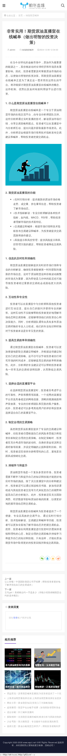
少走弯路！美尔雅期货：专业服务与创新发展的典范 (32, 721)
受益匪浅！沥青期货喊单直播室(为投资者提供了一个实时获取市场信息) (34, 695)
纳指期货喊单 (28, 49)
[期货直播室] (33, 6)
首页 (20, 15)
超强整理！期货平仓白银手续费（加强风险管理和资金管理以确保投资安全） (33, 709)
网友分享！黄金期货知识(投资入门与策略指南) (30, 702)
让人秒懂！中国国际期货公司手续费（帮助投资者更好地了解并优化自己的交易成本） (32, 583)
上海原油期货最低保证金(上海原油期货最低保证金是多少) (34, 699)
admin (12, 49)
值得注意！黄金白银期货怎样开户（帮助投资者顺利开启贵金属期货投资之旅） (33, 728)
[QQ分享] (47, 558)
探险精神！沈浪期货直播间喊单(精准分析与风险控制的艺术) (34, 718)
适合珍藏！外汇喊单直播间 (20, 712)
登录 (15, 617)
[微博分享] (58, 558)
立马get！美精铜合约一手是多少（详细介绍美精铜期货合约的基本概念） (33, 594)
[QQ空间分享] (53, 558)
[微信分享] (42, 558)
